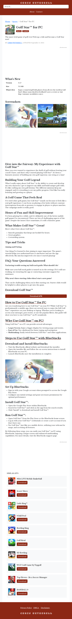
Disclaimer (45, 608)
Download (22, 483)
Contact (39, 12)
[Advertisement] (36, 61)
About (32, 12)
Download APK (36, 296)
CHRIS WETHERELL (15, 43)
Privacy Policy (26, 608)
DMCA (36, 608)
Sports (15, 21)
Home (7, 21)
